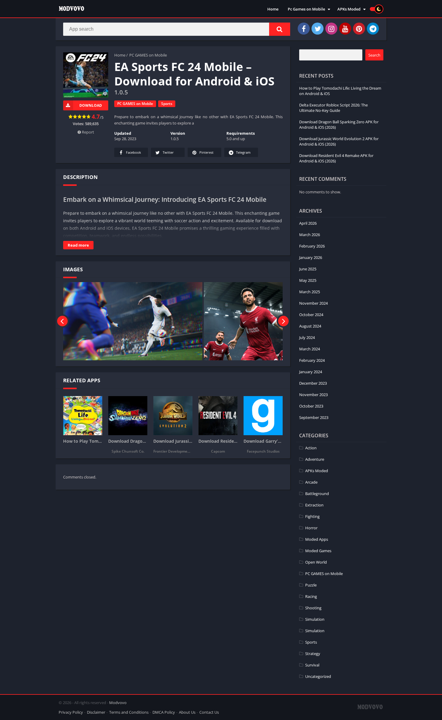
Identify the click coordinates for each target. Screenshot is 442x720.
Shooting (313, 608)
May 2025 (307, 280)
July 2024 (307, 337)
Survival (312, 665)
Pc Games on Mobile (306, 9)
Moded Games (318, 550)
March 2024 (309, 349)
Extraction (314, 505)
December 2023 (313, 383)
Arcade (311, 482)
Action (311, 448)
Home (272, 9)
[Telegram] (373, 29)
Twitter (168, 152)
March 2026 (309, 234)
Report (87, 132)
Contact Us (209, 712)
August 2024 (310, 326)
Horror (311, 528)
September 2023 (313, 417)
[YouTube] (345, 29)
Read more (78, 245)
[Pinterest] (359, 29)
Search (374, 55)
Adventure (314, 459)
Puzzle (311, 585)
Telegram (243, 152)
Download (90, 105)
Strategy (312, 653)
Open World (316, 562)
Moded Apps (316, 539)
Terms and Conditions (129, 712)
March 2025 (309, 291)
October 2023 (311, 406)
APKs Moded (349, 9)
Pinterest (206, 152)
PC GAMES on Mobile (148, 55)
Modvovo (118, 702)
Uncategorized (318, 676)
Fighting (312, 516)
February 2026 (312, 246)
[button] (279, 29)
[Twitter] (318, 29)
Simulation (314, 619)
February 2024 (312, 360)
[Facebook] (304, 29)
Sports (166, 103)
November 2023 (313, 394)
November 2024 (313, 303)
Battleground (317, 493)
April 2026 (308, 223)
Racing (311, 596)
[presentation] (62, 321)
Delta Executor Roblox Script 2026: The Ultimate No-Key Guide (333, 107)
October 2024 (311, 314)
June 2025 (307, 269)
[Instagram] (331, 29)
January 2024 (310, 371)
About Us (187, 712)
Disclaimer (96, 712)
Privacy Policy (71, 712)
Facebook (133, 152)
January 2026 (310, 257)
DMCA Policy (163, 712)
